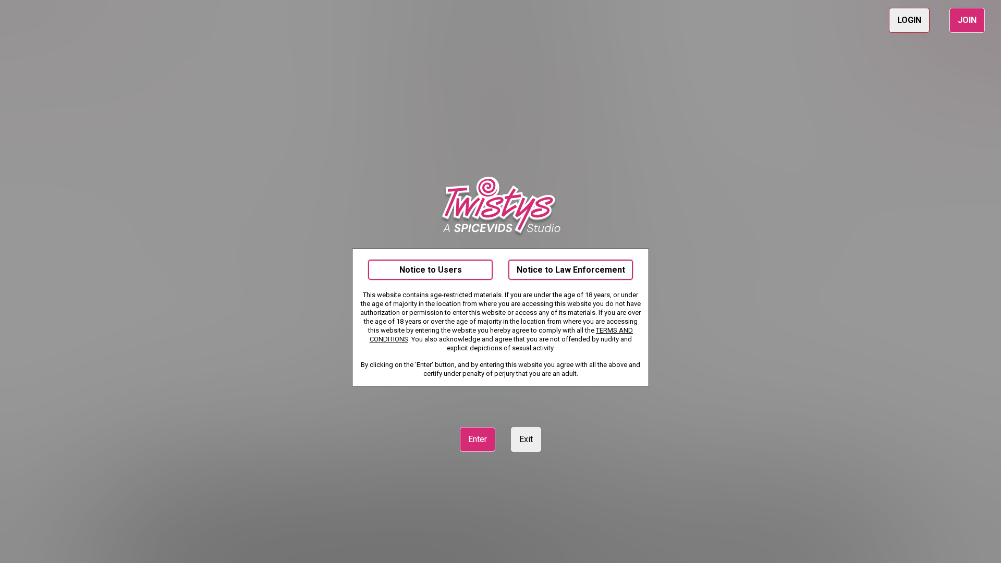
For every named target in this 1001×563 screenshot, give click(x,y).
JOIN (967, 20)
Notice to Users (430, 270)
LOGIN (909, 20)
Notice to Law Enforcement (571, 270)
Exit (526, 439)
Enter (477, 439)
